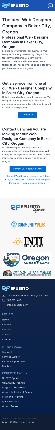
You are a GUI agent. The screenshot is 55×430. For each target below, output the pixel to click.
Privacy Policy (30, 418)
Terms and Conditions (12, 418)
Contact (7, 339)
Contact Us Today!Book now (27, 168)
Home (5, 319)
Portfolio (6, 329)
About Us (7, 334)
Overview (19, 179)
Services (6, 324)
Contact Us (27, 114)
